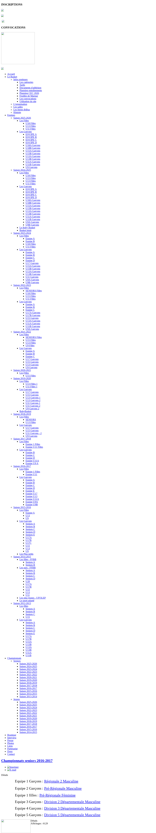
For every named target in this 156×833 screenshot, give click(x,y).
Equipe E (30, 491)
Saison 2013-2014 (28, 696)
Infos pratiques (20, 79)
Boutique (11, 735)
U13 (28, 515)
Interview (11, 737)
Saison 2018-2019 (22, 414)
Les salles (18, 107)
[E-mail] (11, 770)
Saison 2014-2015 (22, 556)
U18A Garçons (33, 145)
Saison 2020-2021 (22, 370)
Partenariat (12, 748)
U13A (29, 647)
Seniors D (30, 532)
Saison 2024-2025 (22, 170)
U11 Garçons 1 (33, 403)
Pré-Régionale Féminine (57, 795)
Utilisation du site (28, 101)
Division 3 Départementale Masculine (72, 808)
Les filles (24, 606)
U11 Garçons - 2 (34, 433)
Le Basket (12, 76)
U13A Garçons (33, 156)
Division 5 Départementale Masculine (72, 815)
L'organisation (20, 104)
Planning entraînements (31, 90)
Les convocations (28, 98)
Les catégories (26, 82)
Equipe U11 (31, 474)
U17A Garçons (33, 312)
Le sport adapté (27, 600)
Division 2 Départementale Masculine (72, 802)
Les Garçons (26, 131)
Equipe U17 (31, 493)
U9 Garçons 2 (32, 408)
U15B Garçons (33, 153)
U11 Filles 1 (31, 386)
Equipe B (30, 241)
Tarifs (22, 85)
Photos (10, 743)
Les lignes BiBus (21, 109)
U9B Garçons (32, 225)
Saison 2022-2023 (22, 285)
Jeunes (16, 699)
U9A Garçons (32, 222)
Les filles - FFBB (28, 559)
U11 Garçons (32, 277)
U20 (28, 581)
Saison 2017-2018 (22, 438)
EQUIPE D (31, 142)
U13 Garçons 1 (33, 397)
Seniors (17, 661)
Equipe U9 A (32, 463)
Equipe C (30, 257)
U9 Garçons (31, 167)
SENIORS (31, 419)
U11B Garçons (33, 164)
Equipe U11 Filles (34, 447)
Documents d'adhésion (30, 87)
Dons (9, 751)
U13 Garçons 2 (33, 400)
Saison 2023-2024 (22, 233)
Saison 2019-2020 (22, 378)
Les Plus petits (26, 554)
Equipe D (30, 260)
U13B (29, 650)
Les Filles (24, 120)
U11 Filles (30, 129)
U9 (27, 518)
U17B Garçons (33, 315)
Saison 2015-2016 (22, 507)
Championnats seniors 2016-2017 (27, 761)
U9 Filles (30, 345)
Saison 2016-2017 (22, 466)
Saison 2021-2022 (22, 331)
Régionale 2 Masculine (61, 781)
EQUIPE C (31, 140)
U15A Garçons (33, 150)
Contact (11, 754)
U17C (29, 543)
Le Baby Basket (27, 227)
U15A (29, 641)
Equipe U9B (32, 504)
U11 (28, 595)
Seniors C (30, 529)
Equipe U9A (32, 502)
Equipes (11, 115)
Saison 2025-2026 (22, 118)
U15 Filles (31, 178)
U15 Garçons (32, 318)
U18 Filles (31, 123)
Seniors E (30, 534)
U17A (29, 537)
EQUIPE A (31, 134)
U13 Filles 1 (31, 384)
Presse (10, 740)
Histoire (17, 112)
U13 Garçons (32, 364)
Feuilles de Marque (29, 96)
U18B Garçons (33, 148)
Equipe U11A (32, 460)
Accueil (11, 74)
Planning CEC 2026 (29, 93)
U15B (29, 644)
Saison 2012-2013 (22, 603)
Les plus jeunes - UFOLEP (33, 598)
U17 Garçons (32, 263)
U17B (29, 540)
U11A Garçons (33, 161)
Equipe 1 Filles (33, 444)
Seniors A (30, 523)
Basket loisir (25, 230)
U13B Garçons (33, 159)
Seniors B (30, 526)
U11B (28, 655)
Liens (10, 746)
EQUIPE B (31, 137)
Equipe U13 (31, 496)
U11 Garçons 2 (33, 406)
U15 (28, 545)
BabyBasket (25, 411)
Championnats (14, 658)
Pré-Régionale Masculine (63, 788)
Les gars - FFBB (28, 567)
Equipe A (30, 238)
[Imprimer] (13, 767)
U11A (29, 652)
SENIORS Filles (34, 290)
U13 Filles (31, 126)
